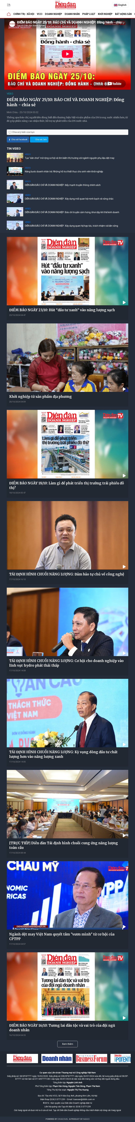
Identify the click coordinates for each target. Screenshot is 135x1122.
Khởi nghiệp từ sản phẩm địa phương (40, 397)
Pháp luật (88, 14)
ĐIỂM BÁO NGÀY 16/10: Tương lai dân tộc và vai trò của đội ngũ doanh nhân (62, 1027)
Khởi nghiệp (105, 14)
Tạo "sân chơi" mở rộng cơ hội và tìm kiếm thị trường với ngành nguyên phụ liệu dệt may (69, 158)
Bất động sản (123, 14)
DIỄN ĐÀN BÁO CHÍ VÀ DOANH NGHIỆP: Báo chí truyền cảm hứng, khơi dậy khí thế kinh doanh (72, 212)
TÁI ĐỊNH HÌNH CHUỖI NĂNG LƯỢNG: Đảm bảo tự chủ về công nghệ (66, 574)
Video (10, 93)
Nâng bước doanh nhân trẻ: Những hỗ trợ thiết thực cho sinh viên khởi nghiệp (64, 171)
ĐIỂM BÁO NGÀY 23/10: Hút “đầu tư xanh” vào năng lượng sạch (62, 310)
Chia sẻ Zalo (41, 139)
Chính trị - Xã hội (23, 14)
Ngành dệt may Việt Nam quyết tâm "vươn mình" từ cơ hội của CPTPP (61, 936)
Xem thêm (67, 1044)
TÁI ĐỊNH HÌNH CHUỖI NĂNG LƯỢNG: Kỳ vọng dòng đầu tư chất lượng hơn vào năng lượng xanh (63, 754)
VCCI (39, 14)
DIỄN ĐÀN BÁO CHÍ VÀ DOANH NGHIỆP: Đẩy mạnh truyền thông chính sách (63, 185)
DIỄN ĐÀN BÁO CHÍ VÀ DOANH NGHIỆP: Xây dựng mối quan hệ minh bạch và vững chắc (69, 198)
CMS (63, 1119)
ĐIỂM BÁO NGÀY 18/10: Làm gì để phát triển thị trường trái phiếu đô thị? (66, 485)
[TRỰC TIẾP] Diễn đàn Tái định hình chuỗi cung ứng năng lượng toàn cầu (63, 845)
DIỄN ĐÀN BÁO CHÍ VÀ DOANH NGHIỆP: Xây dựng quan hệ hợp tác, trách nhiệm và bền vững (71, 225)
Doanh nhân (72, 14)
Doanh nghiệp (53, 14)
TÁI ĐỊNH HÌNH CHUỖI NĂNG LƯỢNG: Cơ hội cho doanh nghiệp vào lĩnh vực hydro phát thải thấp (66, 663)
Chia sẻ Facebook (19, 139)
